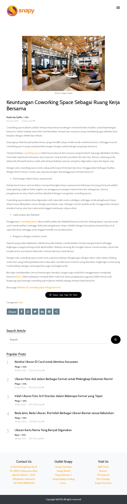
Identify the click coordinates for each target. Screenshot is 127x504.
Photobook (103, 474)
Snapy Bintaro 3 (63, 474)
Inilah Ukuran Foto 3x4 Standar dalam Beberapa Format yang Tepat (59, 396)
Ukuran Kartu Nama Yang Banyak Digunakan (43, 430)
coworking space (32, 152)
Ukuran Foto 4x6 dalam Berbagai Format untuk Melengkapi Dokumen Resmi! (64, 379)
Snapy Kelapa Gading (63, 479)
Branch (103, 470)
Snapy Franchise (103, 483)
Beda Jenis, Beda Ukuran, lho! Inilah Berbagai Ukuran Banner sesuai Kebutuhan (64, 413)
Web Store (103, 466)
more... (63, 483)
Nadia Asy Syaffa (14, 117)
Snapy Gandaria (63, 466)
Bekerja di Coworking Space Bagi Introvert (39, 287)
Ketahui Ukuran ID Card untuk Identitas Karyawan (46, 362)
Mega (17, 367)
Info (26, 117)
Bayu (17, 435)
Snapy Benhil (63, 470)
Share (12, 312)
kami (18, 276)
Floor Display (103, 479)
